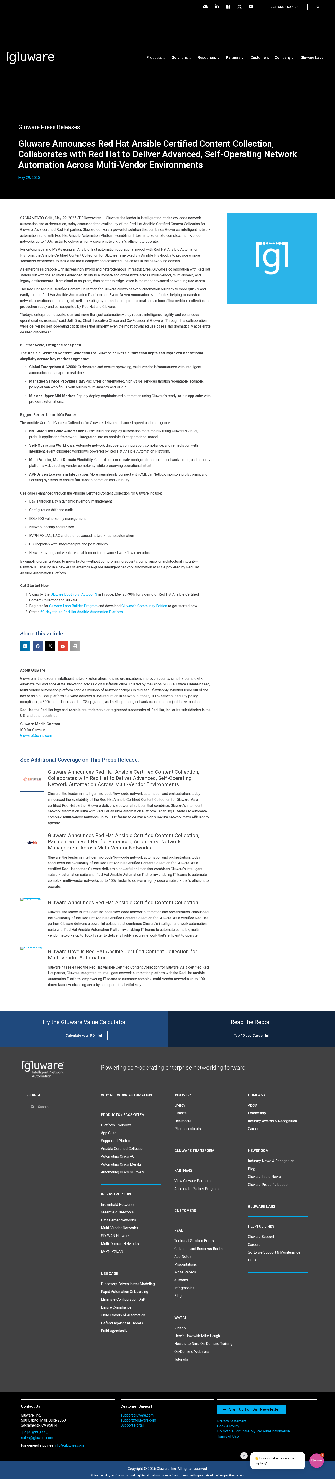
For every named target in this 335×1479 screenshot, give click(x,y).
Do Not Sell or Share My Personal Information (253, 1431)
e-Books (181, 1280)
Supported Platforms (117, 1141)
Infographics (184, 1288)
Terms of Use (228, 1436)
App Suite (108, 1133)
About (252, 1105)
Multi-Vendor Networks (119, 1228)
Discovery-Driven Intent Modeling (128, 1284)
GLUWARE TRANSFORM (194, 1150)
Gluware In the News (264, 1176)
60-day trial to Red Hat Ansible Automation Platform (81, 612)
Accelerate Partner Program (196, 1189)
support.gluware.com (137, 1415)
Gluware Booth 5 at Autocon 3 (74, 594)
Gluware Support (261, 1236)
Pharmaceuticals (187, 1129)
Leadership (257, 1113)
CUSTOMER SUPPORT (285, 6)
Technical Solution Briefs (194, 1241)
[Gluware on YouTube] (252, 6)
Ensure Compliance (116, 1307)
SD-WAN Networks (116, 1236)
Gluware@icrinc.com (36, 735)
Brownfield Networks (117, 1204)
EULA (252, 1260)
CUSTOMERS (185, 1210)
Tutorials (181, 1359)
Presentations (185, 1264)
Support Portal (132, 1425)
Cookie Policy (228, 1426)
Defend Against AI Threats (122, 1323)
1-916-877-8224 (34, 1433)
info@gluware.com (69, 1445)
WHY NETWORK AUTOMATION (126, 1095)
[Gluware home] (43, 1069)
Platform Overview (116, 1125)
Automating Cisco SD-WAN (122, 1172)
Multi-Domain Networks (120, 1244)
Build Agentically (114, 1331)
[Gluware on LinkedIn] (217, 6)
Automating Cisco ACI (118, 1156)
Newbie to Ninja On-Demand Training (203, 1343)
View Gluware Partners (192, 1181)
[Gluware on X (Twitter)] (240, 6)
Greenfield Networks (117, 1212)
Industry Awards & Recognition (272, 1121)
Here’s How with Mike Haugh (197, 1336)
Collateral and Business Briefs (198, 1249)
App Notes (182, 1256)
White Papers (185, 1272)
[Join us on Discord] (206, 6)
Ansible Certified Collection (122, 1148)
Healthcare (182, 1121)
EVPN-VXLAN (112, 1251)
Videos (180, 1328)
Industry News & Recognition (271, 1161)
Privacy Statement (231, 1421)
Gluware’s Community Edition (144, 606)
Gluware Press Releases (49, 127)
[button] (317, 7)
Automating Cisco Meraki (121, 1164)
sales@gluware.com (37, 1438)
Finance (180, 1113)
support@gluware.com (138, 1420)
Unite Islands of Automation (123, 1315)
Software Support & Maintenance (274, 1252)
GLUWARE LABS (261, 1206)
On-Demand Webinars (191, 1351)
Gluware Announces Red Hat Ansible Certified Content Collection (123, 902)
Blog (178, 1296)
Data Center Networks (118, 1220)
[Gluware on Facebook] (229, 6)
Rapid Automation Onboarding (124, 1291)
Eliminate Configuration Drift (123, 1299)
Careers (254, 1129)
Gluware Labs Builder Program (73, 606)
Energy (179, 1105)
